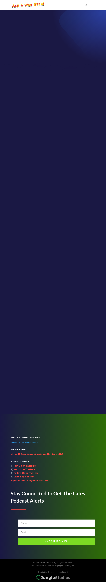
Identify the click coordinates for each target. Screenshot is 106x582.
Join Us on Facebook (25, 465)
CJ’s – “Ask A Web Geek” (54, 367)
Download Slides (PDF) (53, 269)
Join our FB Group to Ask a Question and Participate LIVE (37, 454)
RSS (46, 480)
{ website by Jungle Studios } (53, 572)
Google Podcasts (35, 480)
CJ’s (54, 372)
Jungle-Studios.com (53, 404)
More (53, 377)
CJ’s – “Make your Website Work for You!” (53, 363)
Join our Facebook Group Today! (24, 442)
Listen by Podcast (24, 476)
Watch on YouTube (25, 469)
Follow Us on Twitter (26, 472)
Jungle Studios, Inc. (66, 565)
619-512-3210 (53, 398)
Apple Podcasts (18, 480)
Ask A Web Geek (43, 562)
